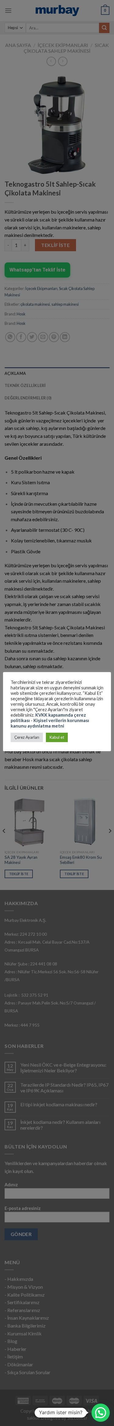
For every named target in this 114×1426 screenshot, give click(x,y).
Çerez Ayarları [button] (26, 737)
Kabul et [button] (57, 737)
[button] (101, 1413)
